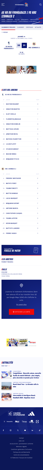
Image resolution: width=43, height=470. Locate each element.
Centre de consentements (21, 455)
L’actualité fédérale (17, 371)
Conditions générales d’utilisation (21, 449)
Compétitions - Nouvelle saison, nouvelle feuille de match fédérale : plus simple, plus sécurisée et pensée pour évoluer (27, 375)
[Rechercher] (41, 5)
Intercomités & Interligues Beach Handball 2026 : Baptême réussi (24, 396)
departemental (24, 19)
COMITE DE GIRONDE (34, 19)
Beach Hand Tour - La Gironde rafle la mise (25, 385)
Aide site (21, 441)
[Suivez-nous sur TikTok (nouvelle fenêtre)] (39, 430)
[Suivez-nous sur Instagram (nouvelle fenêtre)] (10, 430)
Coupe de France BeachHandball (25, 382)
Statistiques (29, 27)
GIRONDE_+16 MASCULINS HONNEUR (9, 21)
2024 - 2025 (17, 19)
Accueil (3, 19)
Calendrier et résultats (8, 27)
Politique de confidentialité (21, 452)
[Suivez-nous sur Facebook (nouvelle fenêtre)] (3, 430)
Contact (21, 438)
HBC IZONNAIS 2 (34, 48)
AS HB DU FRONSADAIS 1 (9, 48)
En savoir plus (21, 305)
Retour (5, 32)
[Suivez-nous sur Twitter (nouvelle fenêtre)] (18, 430)
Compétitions (10, 19)
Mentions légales (21, 446)
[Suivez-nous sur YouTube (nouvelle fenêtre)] (25, 430)
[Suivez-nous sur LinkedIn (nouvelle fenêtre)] (32, 430)
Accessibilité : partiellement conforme (21, 444)
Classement (20, 27)
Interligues (21, 393)
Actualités (38, 27)
